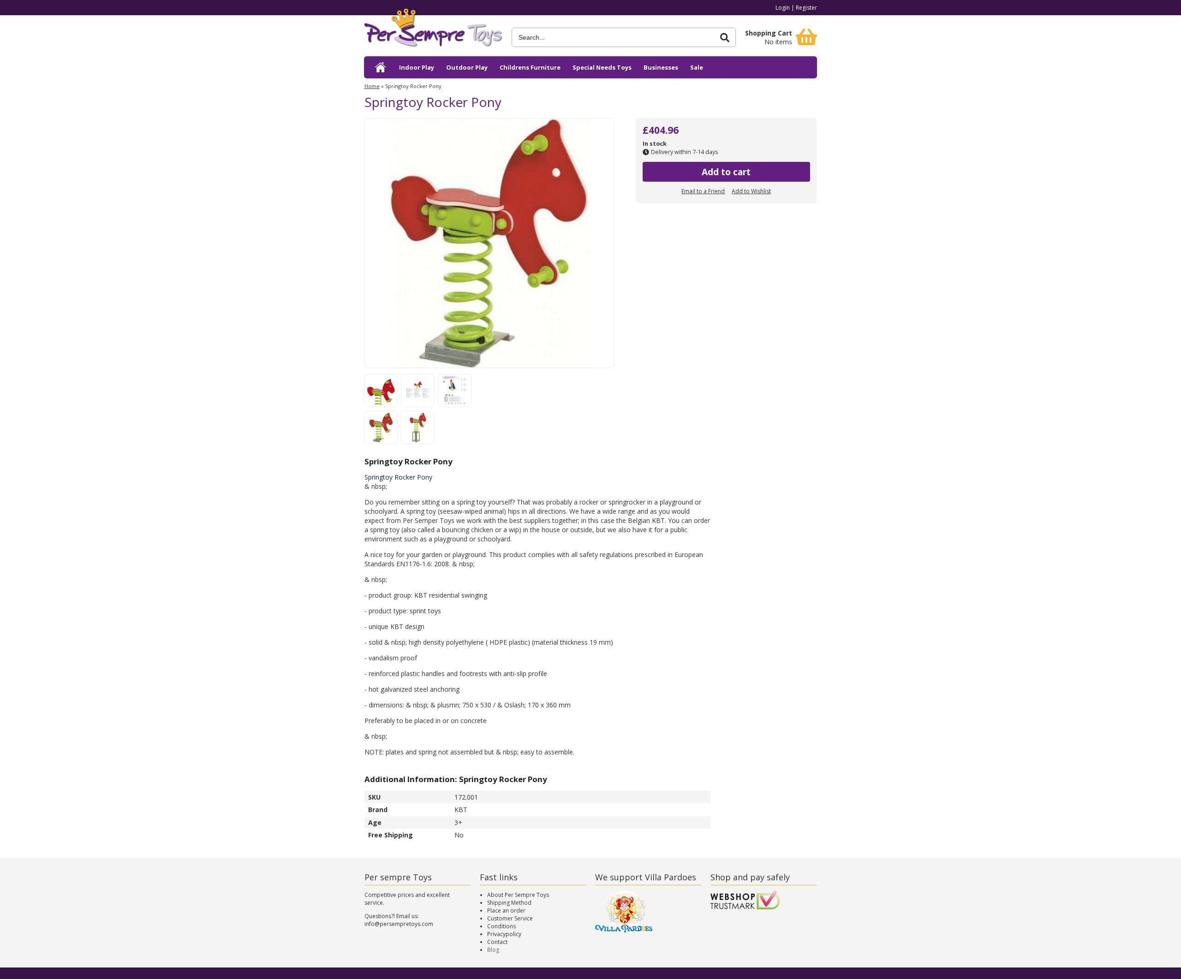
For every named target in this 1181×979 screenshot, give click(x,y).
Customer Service (510, 918)
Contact (497, 942)
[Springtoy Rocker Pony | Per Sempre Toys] (433, 31)
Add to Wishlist (751, 191)
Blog (493, 950)
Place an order (506, 910)
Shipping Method (509, 903)
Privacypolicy (504, 934)
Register (806, 8)
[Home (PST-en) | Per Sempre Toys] (381, 67)
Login (782, 8)
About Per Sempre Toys (518, 895)
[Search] (724, 37)
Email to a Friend (703, 191)
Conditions (501, 926)
